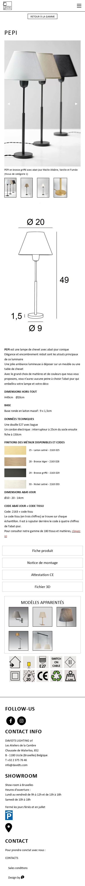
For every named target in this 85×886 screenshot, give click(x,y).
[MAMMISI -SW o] (18, 617)
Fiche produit (42, 550)
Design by (17, 877)
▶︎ (78, 104)
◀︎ (10, 104)
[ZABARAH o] (66, 617)
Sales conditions (17, 868)
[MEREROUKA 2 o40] (42, 641)
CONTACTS (11, 858)
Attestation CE (42, 574)
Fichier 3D (42, 586)
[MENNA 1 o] (42, 617)
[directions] (8, 830)
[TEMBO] (18, 641)
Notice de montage (42, 562)
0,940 (70, 679)
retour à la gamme (43, 16)
